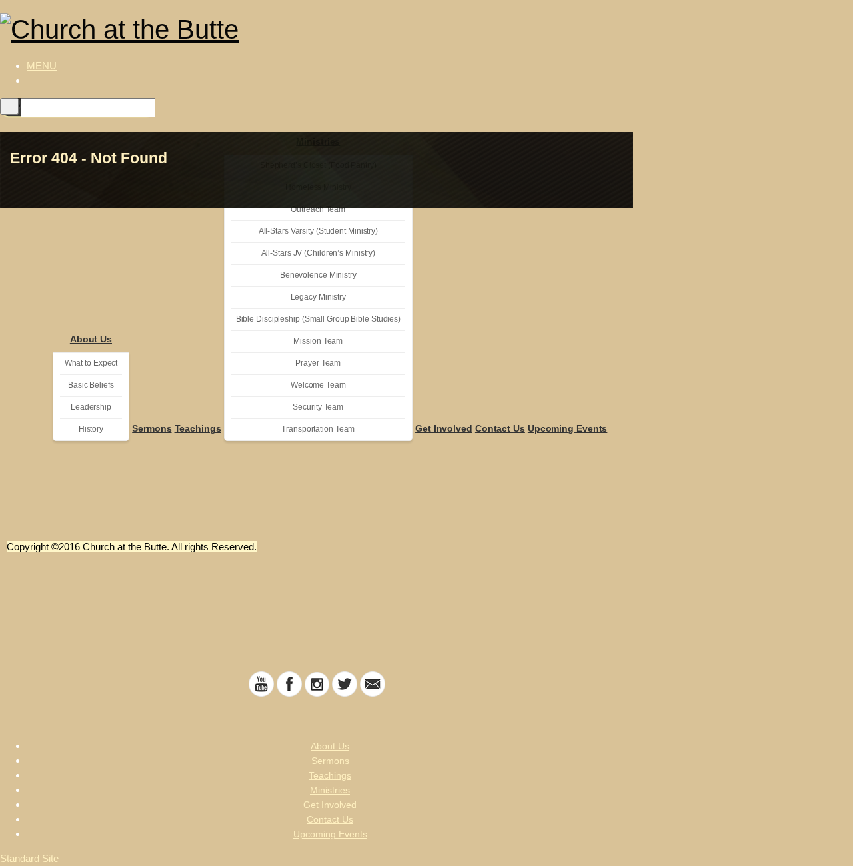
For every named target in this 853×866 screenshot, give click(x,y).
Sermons (151, 428)
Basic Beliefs (91, 385)
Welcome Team (318, 385)
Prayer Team (318, 363)
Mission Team (318, 341)
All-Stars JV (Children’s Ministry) (318, 253)
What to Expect (91, 363)
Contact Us (500, 428)
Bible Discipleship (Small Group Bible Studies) (318, 319)
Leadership (91, 407)
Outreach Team (318, 209)
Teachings (198, 428)
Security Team (318, 407)
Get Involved (443, 428)
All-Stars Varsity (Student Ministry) (318, 231)
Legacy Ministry (319, 297)
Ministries (330, 790)
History (91, 429)
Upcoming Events (568, 428)
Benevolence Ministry (318, 275)
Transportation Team (318, 429)
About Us (91, 339)
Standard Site (29, 858)
